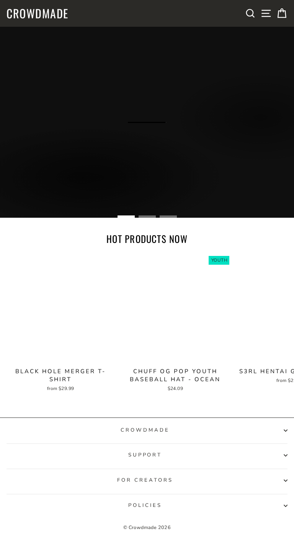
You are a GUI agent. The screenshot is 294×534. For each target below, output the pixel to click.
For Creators (145, 480)
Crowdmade (38, 13)
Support (145, 454)
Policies (145, 505)
